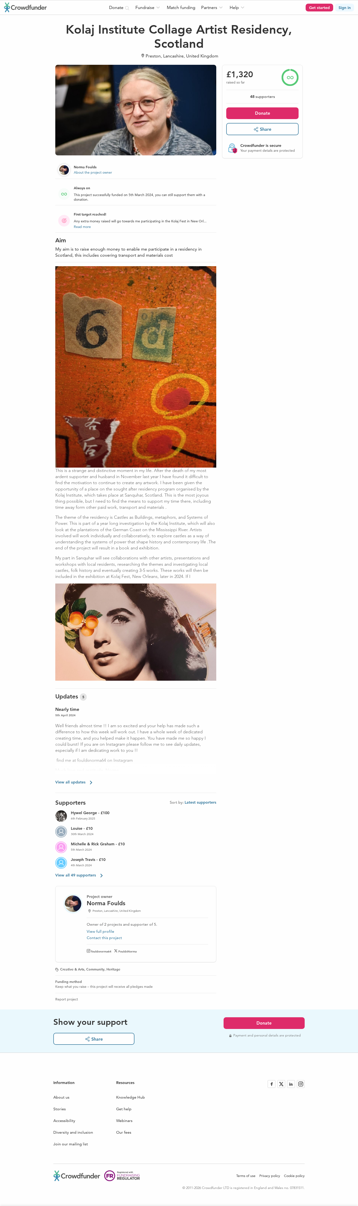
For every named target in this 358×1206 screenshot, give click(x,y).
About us (61, 1097)
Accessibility (64, 1120)
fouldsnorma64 (101, 951)
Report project (66, 999)
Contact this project (104, 937)
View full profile (100, 931)
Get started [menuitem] (319, 7)
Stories (59, 1109)
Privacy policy (269, 1176)
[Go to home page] (25, 7)
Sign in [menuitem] (345, 7)
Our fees (123, 1132)
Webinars (124, 1120)
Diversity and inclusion (73, 1132)
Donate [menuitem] (117, 7)
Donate (262, 113)
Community (95, 969)
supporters (262, 96)
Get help (124, 1109)
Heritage (113, 969)
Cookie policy (294, 1176)
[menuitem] (148, 7)
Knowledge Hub (130, 1097)
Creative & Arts (72, 969)
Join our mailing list (70, 1144)
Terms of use (245, 1176)
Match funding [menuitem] (181, 7)
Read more (82, 227)
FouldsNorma (127, 951)
